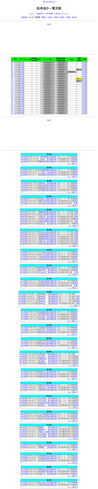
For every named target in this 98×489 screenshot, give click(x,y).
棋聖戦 (43, 17)
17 (15, 92)
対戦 (75, 156)
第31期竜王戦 (51, 372)
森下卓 (43, 474)
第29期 (21, 90)
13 (15, 83)
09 (15, 74)
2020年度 (23, 405)
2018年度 (24, 374)
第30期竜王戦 (53, 354)
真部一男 (44, 198)
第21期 (21, 72)
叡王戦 (74, 17)
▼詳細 (84, 62)
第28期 (21, 88)
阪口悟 (43, 216)
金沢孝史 (44, 332)
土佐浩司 (43, 398)
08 (15, 72)
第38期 (21, 111)
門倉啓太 (44, 343)
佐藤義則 (44, 312)
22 (15, 104)
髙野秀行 (44, 239)
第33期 (21, 99)
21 (15, 101)
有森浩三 (42, 303)
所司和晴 (44, 156)
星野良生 (43, 358)
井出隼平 (44, 416)
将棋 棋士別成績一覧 (49, 1)
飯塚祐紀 (44, 161)
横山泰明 (44, 221)
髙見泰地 (42, 299)
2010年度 (24, 257)
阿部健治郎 (44, 267)
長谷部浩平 (44, 403)
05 (15, 65)
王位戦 (49, 17)
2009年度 (23, 236)
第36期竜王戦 (52, 445)
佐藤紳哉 (44, 170)
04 (15, 62)
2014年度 (24, 314)
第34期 (21, 101)
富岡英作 (44, 460)
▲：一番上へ (72, 163)
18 (15, 94)
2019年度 (24, 387)
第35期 (21, 104)
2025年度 (24, 471)
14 (15, 85)
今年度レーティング (61, 13)
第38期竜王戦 (51, 469)
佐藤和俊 (44, 234)
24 (15, 108)
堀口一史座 (44, 431)
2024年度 (24, 460)
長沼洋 (43, 223)
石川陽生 (43, 436)
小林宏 (43, 316)
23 (15, 106)
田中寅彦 (44, 201)
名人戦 (31, 17)
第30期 (21, 92)
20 (15, 99)
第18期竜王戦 (52, 170)
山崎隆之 (44, 174)
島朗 (41, 427)
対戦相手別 (40, 13)
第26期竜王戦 (53, 294)
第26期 (21, 83)
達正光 (43, 159)
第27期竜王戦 (51, 312)
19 (15, 97)
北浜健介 (44, 185)
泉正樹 (43, 183)
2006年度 (24, 190)
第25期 (21, 81)
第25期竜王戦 (52, 281)
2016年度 (24, 345)
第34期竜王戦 (52, 414)
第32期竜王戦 (52, 385)
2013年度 (22, 296)
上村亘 (43, 330)
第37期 (21, 108)
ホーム (32, 13)
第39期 (21, 113)
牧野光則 (42, 296)
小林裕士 (44, 203)
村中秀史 (44, 243)
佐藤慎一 (44, 319)
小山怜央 (43, 400)
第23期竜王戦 (52, 252)
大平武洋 (44, 418)
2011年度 (23, 270)
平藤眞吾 (44, 190)
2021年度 (24, 418)
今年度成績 (49, 13)
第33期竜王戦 (53, 398)
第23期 (21, 76)
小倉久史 (44, 232)
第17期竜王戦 (51, 156)
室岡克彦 (44, 314)
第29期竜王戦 (51, 341)
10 (15, 76)
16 (15, 90)
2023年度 (24, 447)
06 (15, 67)
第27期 (21, 85)
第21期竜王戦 (51, 212)
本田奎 (42, 405)
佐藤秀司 (44, 458)
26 (15, 113)
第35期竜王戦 (53, 427)
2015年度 (24, 341)
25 (15, 111)
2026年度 (24, 484)
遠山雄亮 (44, 257)
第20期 (21, 69)
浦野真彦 (44, 285)
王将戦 (68, 17)
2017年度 (23, 361)
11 (15, 78)
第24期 (21, 78)
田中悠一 (44, 372)
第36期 (21, 106)
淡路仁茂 (44, 219)
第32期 (21, 97)
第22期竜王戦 (51, 232)
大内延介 (44, 252)
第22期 (21, 74)
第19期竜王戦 (51, 183)
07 (15, 69)
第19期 (21, 67)
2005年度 (24, 174)
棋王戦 (62, 17)
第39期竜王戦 (52, 482)
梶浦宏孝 (44, 376)
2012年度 (24, 285)
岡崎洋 (42, 429)
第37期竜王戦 (52, 456)
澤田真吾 (44, 283)
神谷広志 (44, 469)
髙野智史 (43, 363)
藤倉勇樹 (44, 212)
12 (15, 81)
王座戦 (56, 17)
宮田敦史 (44, 259)
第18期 (21, 65)
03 (12, 62)
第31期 (21, 94)
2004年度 (24, 161)
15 (15, 88)
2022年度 (23, 431)
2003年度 (24, 156)
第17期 (21, 62)
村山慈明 (44, 214)
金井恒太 (42, 301)
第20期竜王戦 (52, 198)
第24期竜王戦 (52, 267)
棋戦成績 (24, 17)
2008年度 (23, 214)
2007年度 (24, 203)
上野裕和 (44, 414)
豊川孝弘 (44, 484)
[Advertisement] (49, 38)
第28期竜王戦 (51, 327)
